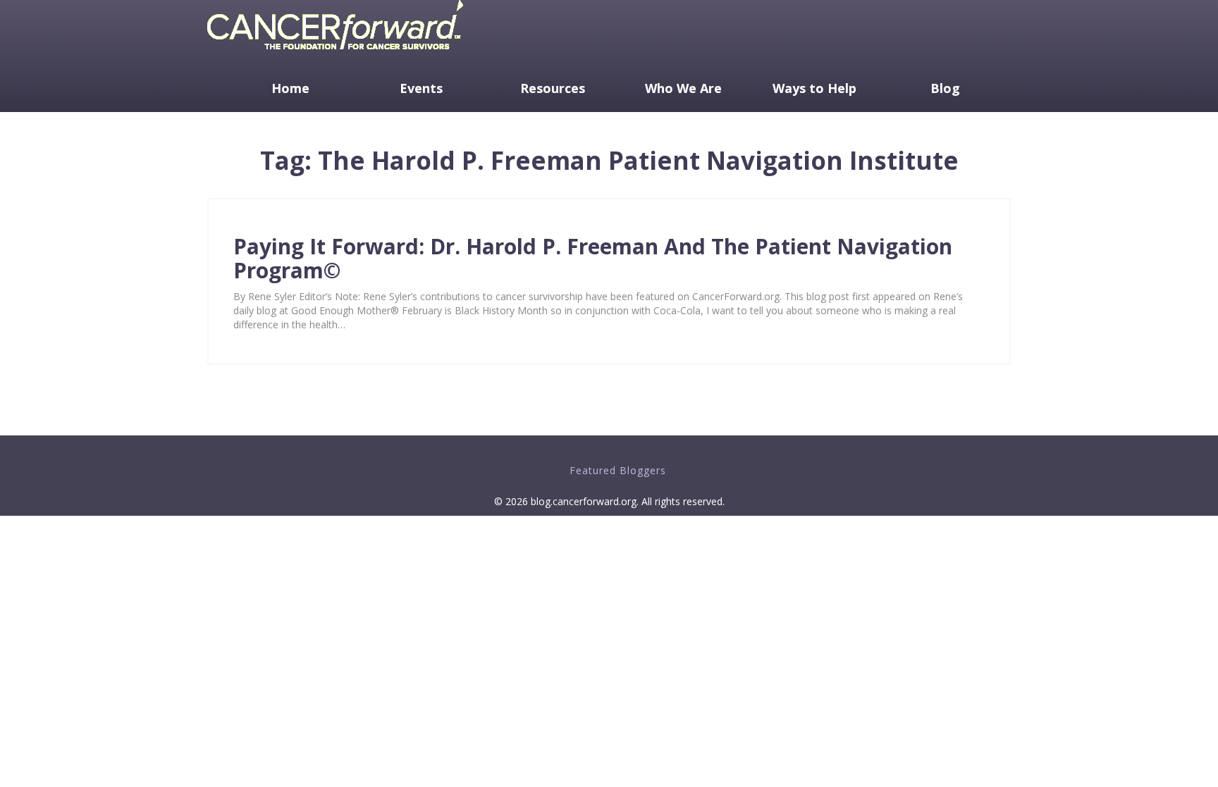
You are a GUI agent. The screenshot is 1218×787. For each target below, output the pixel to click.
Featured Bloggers (618, 470)
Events (421, 88)
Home (290, 88)
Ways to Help (814, 88)
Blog (945, 88)
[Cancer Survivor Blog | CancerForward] (335, 52)
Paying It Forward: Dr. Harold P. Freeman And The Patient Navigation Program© (592, 258)
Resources (552, 88)
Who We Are (683, 88)
